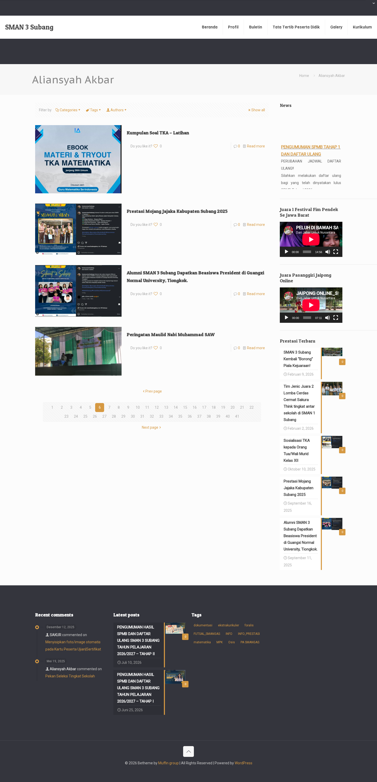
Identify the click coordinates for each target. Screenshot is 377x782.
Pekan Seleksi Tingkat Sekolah (70, 676)
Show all (258, 110)
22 (252, 407)
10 (138, 407)
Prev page (153, 391)
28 (114, 416)
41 (237, 416)
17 (204, 407)
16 (195, 407)
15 (185, 407)
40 (228, 416)
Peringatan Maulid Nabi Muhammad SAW (171, 334)
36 (190, 416)
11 (147, 407)
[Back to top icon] (188, 751)
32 (152, 416)
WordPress (243, 763)
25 (85, 416)
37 (199, 416)
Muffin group (168, 763)
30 (133, 416)
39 (218, 416)
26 (95, 416)
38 (209, 416)
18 (214, 407)
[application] (311, 239)
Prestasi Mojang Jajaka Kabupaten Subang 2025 (177, 211)
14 (176, 407)
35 (180, 416)
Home (304, 76)
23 (66, 416)
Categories (68, 110)
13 (166, 407)
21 (242, 407)
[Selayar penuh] (335, 251)
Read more (256, 146)
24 (76, 416)
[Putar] (286, 251)
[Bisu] (327, 251)
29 (123, 416)
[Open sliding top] (371, 6)
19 (223, 407)
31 (142, 416)
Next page (150, 427)
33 (161, 416)
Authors (117, 110)
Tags (94, 110)
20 (233, 407)
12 (157, 407)
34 (171, 416)
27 (104, 416)
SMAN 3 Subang (29, 27)
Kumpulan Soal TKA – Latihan (158, 132)
